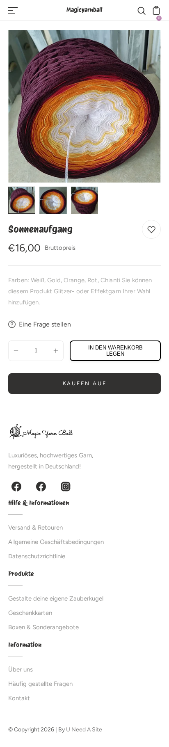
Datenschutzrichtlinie (36, 556)
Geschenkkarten (30, 613)
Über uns (20, 669)
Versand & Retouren (35, 527)
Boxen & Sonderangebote (43, 627)
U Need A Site (84, 729)
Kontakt (19, 698)
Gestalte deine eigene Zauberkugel (55, 598)
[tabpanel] (23, 200)
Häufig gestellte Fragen (40, 684)
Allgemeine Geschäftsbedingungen (56, 542)
